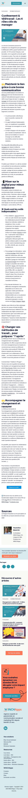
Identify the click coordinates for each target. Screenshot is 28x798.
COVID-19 (14, 413)
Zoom (16, 215)
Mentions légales (9, 786)
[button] (16, 3)
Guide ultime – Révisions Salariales (13, 764)
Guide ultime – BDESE (10, 762)
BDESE (6, 744)
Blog (5, 775)
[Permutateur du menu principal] (25, 3)
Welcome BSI (7, 742)
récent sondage (11, 253)
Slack (13, 301)
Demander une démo (9, 777)
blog (6, 500)
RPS (21, 307)
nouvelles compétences (8, 393)
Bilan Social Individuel (10, 740)
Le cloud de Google (10, 261)
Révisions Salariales (9, 746)
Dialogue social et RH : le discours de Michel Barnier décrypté (13, 644)
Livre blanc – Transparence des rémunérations (12, 757)
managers (4, 147)
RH (13, 472)
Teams (13, 266)
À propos (6, 771)
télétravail (4, 94)
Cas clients (7, 753)
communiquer (5, 468)
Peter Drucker (9, 368)
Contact (6, 773)
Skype (23, 301)
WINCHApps (5, 502)
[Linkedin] (5, 728)
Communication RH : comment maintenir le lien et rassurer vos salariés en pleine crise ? (13, 624)
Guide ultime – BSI (9, 760)
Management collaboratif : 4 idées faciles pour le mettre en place (14, 602)
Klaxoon (19, 232)
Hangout (18, 301)
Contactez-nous (14, 502)
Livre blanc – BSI (8, 755)
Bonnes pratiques (15, 11)
